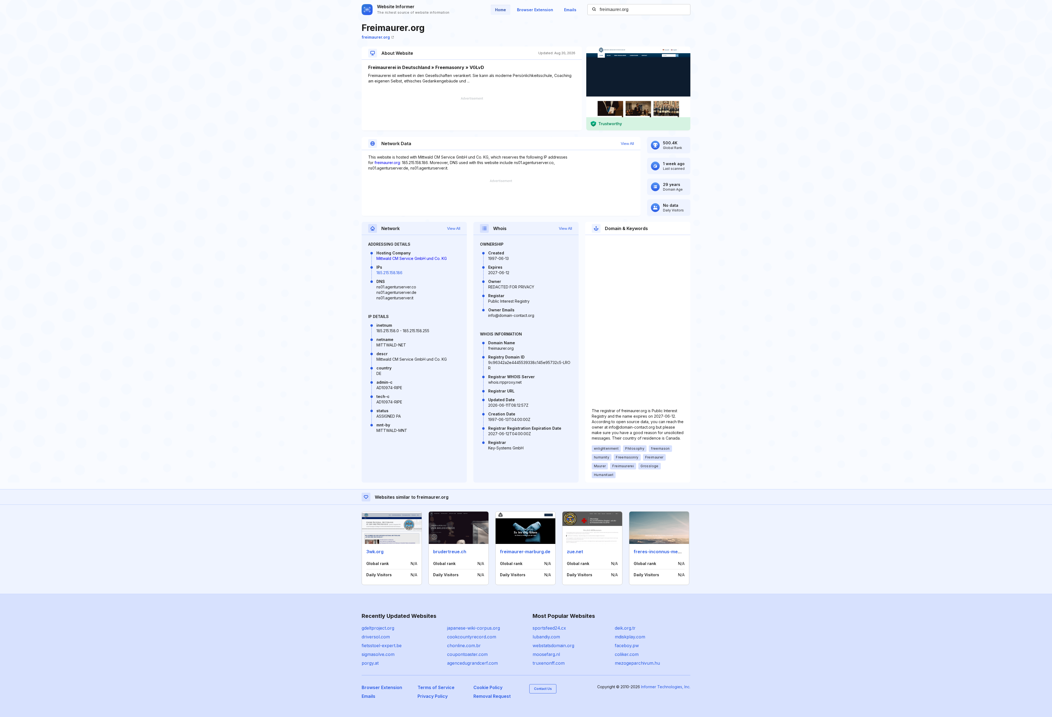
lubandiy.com (546, 636)
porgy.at (370, 663)
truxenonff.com (549, 663)
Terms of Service (436, 687)
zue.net (575, 551)
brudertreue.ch (449, 551)
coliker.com (627, 654)
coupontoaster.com (467, 654)
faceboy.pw (627, 645)
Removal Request (492, 696)
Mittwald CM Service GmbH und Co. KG (411, 258)
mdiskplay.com (630, 636)
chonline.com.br (464, 645)
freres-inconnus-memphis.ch (665, 551)
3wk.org (375, 551)
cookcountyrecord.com (471, 636)
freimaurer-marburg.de (525, 551)
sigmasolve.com (378, 654)
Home (500, 9)
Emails (570, 9)
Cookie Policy (487, 687)
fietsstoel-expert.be (382, 645)
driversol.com (376, 636)
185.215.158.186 (389, 272)
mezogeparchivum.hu (637, 663)
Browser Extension (535, 9)
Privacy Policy (433, 696)
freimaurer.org (376, 37)
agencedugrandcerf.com (472, 663)
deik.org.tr (625, 628)
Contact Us (543, 689)
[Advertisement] (471, 113)
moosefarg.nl (546, 654)
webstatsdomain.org (553, 645)
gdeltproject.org (378, 628)
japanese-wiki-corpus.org (473, 628)
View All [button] (627, 143)
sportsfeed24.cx (549, 628)
